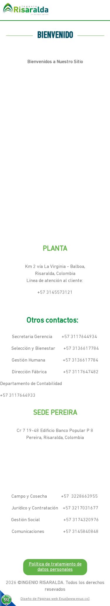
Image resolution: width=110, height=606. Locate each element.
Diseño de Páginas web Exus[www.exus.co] (55, 599)
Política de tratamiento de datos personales (55, 567)
